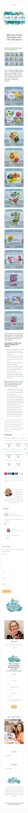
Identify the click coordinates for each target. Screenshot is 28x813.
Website (4, 584)
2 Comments (18, 42)
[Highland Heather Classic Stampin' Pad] (9, 451)
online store (17, 381)
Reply (5, 523)
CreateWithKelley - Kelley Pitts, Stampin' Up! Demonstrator (14, 18)
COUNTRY (14, 674)
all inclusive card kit (12, 480)
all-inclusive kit (17, 480)
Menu (15, 5)
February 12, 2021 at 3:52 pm (15, 515)
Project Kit (18, 477)
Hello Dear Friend (7, 481)
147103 (9, 456)
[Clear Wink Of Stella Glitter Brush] (18, 451)
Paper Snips (9, 463)
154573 (9, 445)
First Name (14, 680)
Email (3, 577)
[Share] (9, 474)
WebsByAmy (18, 804)
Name (4, 571)
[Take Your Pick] (18, 460)
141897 (18, 456)
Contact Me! (14, 647)
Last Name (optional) (14, 687)
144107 (18, 464)
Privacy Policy (13, 701)
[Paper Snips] (9, 460)
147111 (18, 445)
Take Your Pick (18, 463)
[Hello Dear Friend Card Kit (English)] (9, 440)
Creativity (14, 477)
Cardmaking (11, 477)
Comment (4, 554)
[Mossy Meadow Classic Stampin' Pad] (18, 440)
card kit (22, 480)
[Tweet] (13, 474)
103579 (9, 464)
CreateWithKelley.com (12, 423)
